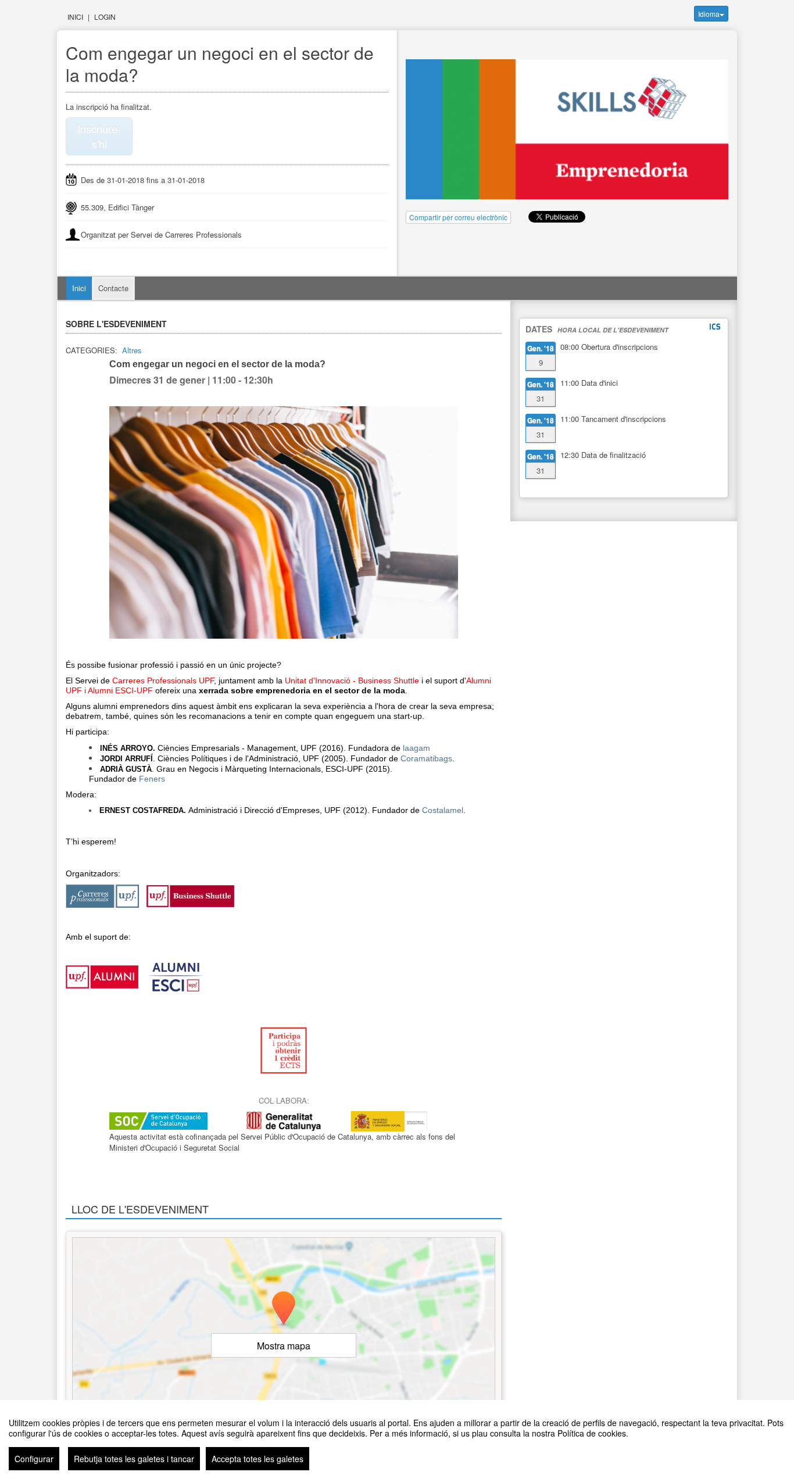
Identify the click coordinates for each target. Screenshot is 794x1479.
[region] (397, 1439)
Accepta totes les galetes (257, 1458)
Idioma (709, 14)
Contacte (113, 287)
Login (105, 17)
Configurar (34, 1458)
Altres (132, 350)
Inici (75, 17)
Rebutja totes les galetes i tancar (134, 1458)
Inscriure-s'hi (99, 136)
